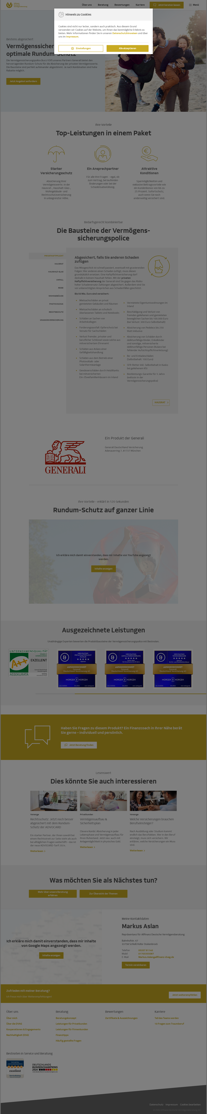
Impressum (72, 36)
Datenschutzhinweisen (124, 33)
